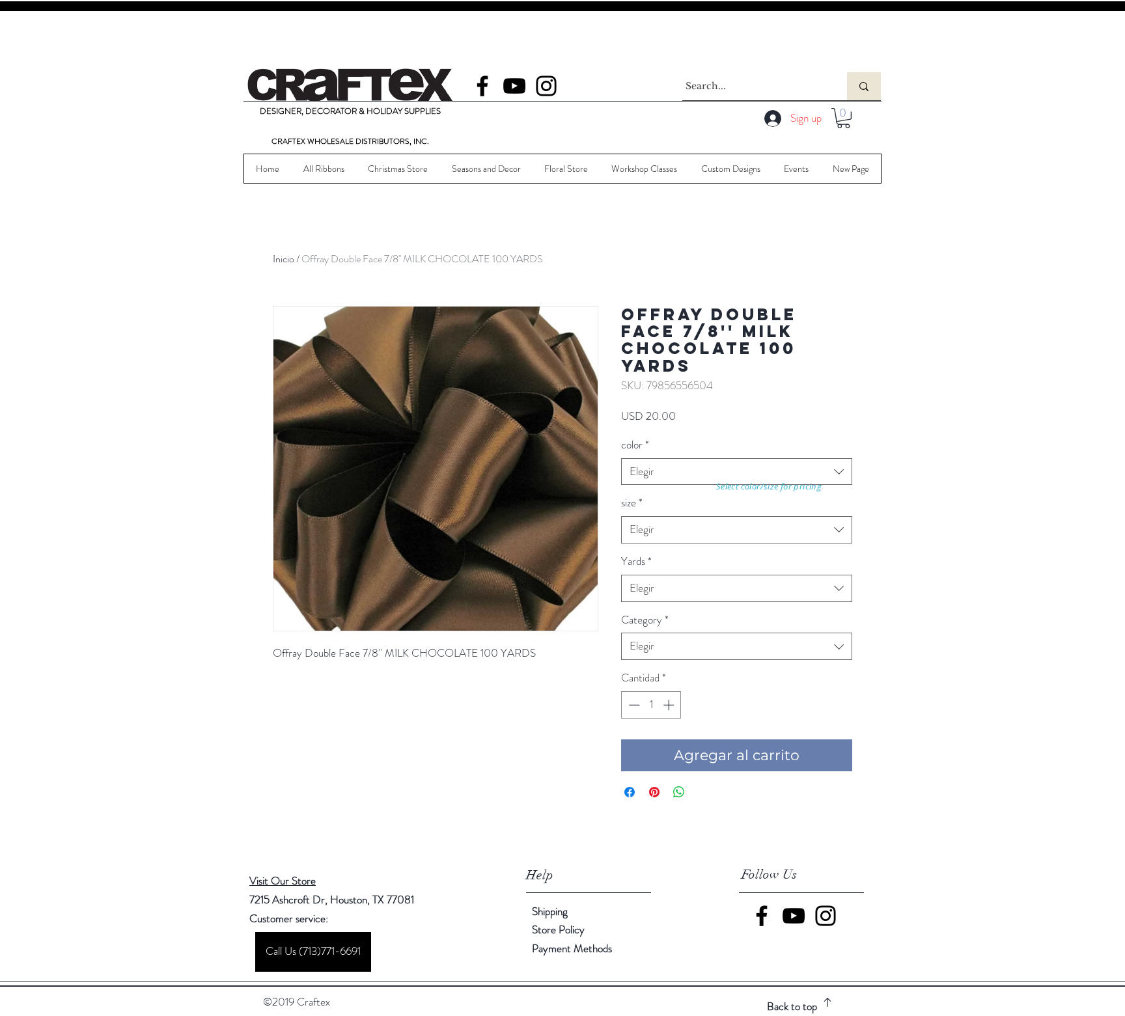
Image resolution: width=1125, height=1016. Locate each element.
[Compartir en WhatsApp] (679, 792)
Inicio (283, 258)
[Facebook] (482, 86)
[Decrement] (633, 705)
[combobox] (736, 472)
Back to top (792, 1006)
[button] (843, 118)
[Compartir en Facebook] (629, 792)
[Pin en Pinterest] (654, 792)
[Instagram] (546, 86)
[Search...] (864, 86)
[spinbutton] (651, 705)
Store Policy (558, 929)
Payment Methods (573, 948)
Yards (636, 561)
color (635, 444)
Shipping (550, 911)
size (632, 502)
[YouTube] (514, 86)
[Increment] (670, 705)
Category (645, 619)
